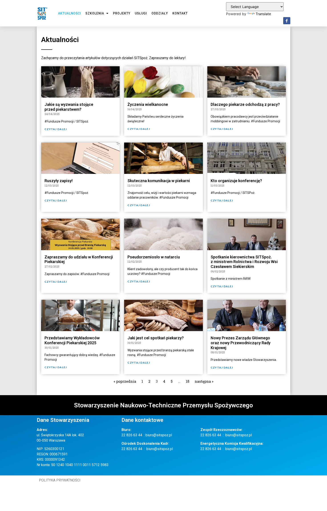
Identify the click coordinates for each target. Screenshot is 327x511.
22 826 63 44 (131, 435)
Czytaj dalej (55, 129)
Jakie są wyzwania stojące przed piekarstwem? (68, 107)
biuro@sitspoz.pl (158, 435)
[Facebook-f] (286, 20)
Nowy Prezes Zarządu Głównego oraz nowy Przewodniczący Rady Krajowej (240, 343)
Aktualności (69, 13)
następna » (204, 381)
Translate (263, 14)
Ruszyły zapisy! (58, 180)
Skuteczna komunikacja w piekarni (158, 180)
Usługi (141, 13)
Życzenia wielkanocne (147, 104)
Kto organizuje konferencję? (236, 180)
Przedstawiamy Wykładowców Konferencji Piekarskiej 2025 (72, 340)
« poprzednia (125, 381)
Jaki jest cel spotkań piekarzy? (155, 338)
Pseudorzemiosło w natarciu (153, 257)
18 (187, 381)
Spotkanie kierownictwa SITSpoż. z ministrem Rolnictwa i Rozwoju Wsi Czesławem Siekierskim (244, 262)
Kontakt (180, 13)
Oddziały (159, 13)
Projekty (121, 13)
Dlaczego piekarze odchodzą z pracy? (245, 104)
